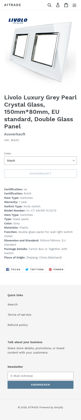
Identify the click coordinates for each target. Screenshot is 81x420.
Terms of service (19, 314)
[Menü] (74, 5)
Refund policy (18, 325)
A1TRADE (12, 5)
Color (7, 153)
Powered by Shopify (51, 407)
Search (13, 304)
